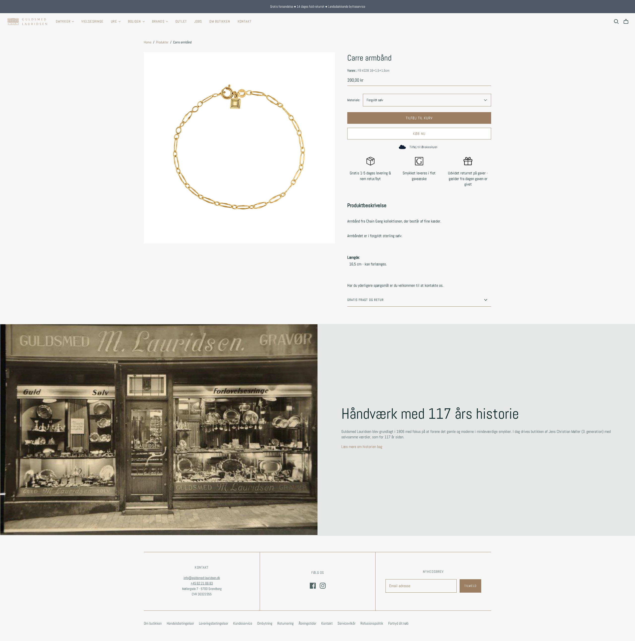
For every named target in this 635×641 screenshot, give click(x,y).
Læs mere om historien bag (361, 446)
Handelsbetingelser (180, 623)
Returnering (285, 623)
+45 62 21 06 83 (201, 583)
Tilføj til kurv (419, 118)
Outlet (181, 21)
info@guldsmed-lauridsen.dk (202, 578)
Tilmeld (470, 586)
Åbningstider (307, 623)
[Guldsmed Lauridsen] (27, 21)
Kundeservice (242, 623)
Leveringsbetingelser (213, 623)
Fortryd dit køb (398, 623)
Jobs (198, 21)
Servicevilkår (346, 623)
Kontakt (245, 21)
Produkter (162, 42)
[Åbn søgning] (616, 21)
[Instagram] (323, 586)
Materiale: (353, 100)
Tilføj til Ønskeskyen (423, 147)
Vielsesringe (92, 21)
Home (147, 42)
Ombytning (264, 623)
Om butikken (219, 21)
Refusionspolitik (371, 623)
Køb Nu (419, 133)
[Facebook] (313, 586)
